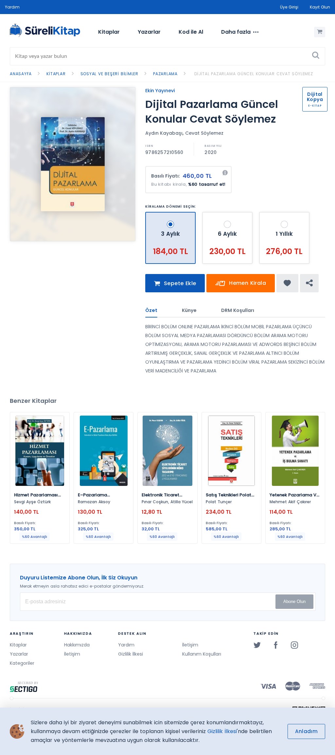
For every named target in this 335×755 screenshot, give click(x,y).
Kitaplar (109, 32)
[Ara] (316, 56)
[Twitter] (257, 644)
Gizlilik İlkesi (130, 654)
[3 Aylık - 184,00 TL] (171, 214)
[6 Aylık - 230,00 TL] (228, 214)
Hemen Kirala (246, 283)
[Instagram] (294, 644)
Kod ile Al (191, 32)
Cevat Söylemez (204, 133)
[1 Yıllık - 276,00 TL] (284, 214)
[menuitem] (109, 32)
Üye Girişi (289, 7)
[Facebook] (275, 644)
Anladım (306, 731)
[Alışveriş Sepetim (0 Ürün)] (319, 32)
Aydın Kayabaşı (164, 133)
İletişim (72, 654)
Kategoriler (22, 663)
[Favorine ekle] (287, 283)
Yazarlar (149, 32)
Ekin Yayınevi (160, 90)
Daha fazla (236, 32)
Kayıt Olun (320, 7)
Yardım (12, 7)
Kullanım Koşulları (201, 654)
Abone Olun (294, 601)
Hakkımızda (77, 645)
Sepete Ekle (179, 283)
